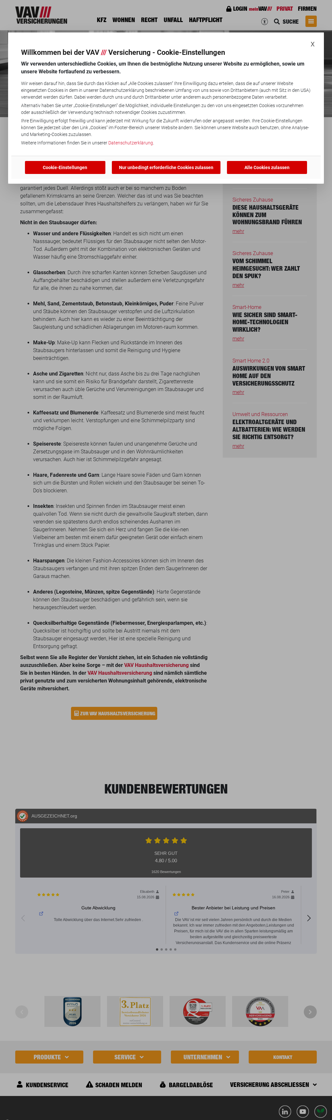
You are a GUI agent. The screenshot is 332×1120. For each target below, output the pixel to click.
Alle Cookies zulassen (267, 167)
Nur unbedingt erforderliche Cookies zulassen (166, 167)
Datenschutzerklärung (130, 142)
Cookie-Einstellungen (65, 167)
